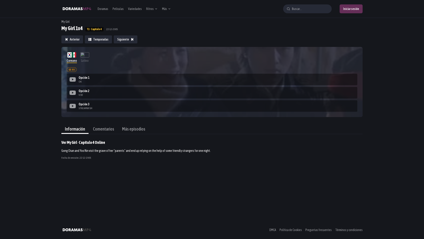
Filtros (150, 9)
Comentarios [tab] (103, 128)
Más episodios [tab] (133, 128)
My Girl (65, 21)
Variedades (135, 9)
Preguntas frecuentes (318, 230)
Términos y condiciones (349, 230)
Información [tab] (75, 128)
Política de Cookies (291, 230)
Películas (118, 9)
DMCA (272, 230)
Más (164, 9)
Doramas (103, 9)
